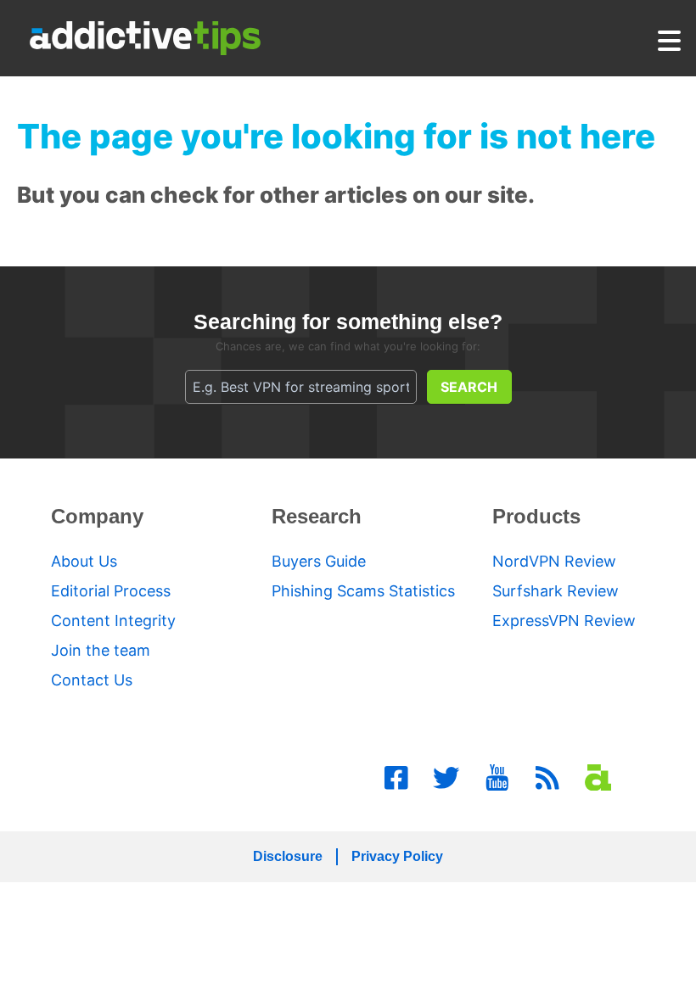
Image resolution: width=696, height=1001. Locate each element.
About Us (84, 561)
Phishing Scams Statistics (363, 591)
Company (97, 516)
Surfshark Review (555, 591)
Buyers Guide (319, 561)
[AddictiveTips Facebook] (396, 777)
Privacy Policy (397, 856)
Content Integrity (113, 620)
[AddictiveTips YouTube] (497, 777)
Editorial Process (111, 591)
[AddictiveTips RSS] (547, 777)
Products (536, 516)
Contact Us (91, 680)
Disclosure (288, 856)
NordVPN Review (554, 561)
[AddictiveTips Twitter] (446, 777)
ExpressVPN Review (564, 620)
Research (317, 516)
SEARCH (469, 386)
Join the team (100, 650)
